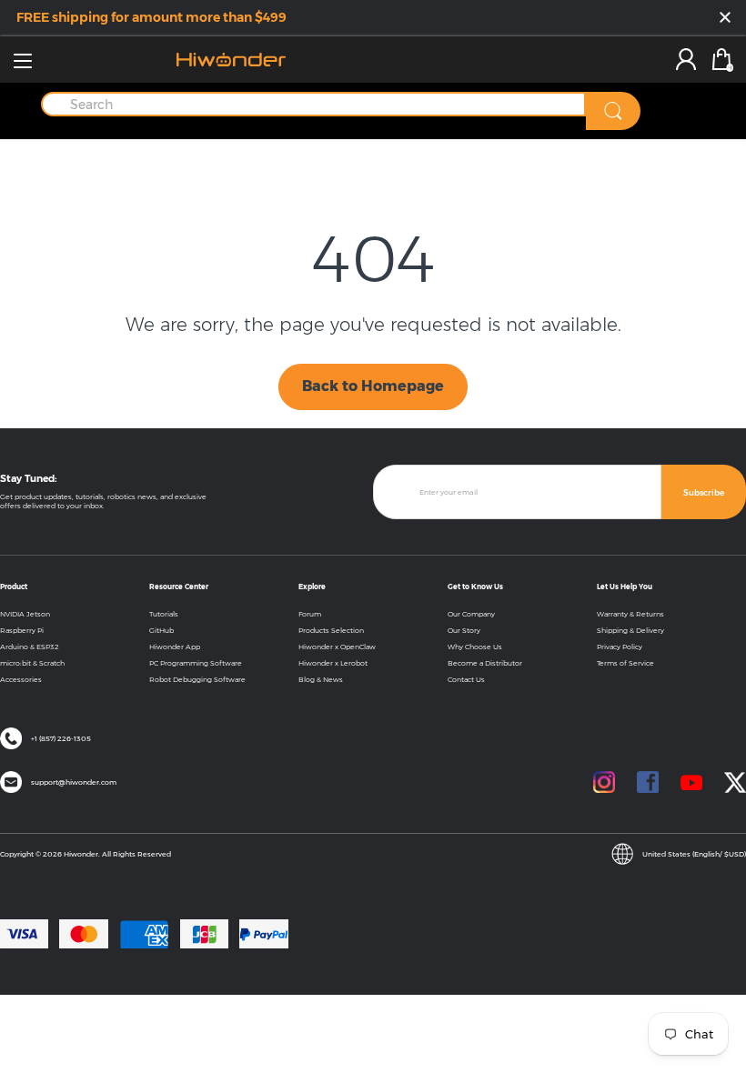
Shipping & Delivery (630, 630)
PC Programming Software (195, 662)
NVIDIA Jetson (25, 613)
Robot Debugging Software (197, 679)
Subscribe (703, 492)
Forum (309, 613)
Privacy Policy (619, 646)
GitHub (161, 630)
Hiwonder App (174, 646)
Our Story (464, 630)
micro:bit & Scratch (32, 662)
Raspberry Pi (22, 630)
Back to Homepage (373, 386)
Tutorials (163, 613)
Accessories (21, 679)
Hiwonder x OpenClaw (337, 646)
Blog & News (320, 679)
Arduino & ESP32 (29, 646)
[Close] (725, 19)
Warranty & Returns (630, 613)
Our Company (471, 613)
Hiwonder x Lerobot (333, 662)
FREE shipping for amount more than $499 (151, 17)
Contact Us (466, 679)
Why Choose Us (475, 646)
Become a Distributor (485, 662)
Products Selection (331, 630)
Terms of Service (625, 662)
